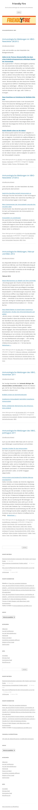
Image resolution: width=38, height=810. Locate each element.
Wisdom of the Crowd (8, 642)
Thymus (14, 164)
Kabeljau (9, 526)
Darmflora (27, 238)
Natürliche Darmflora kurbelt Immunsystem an (16, 193)
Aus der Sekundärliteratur (9, 633)
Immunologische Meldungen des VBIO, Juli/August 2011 (18, 431)
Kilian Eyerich (16, 526)
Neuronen (16, 240)
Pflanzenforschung (18, 358)
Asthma (4, 524)
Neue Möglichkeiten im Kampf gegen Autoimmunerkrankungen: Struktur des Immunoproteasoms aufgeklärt (18, 312)
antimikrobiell (32, 352)
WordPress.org (6, 662)
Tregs (7, 535)
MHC (25, 526)
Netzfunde (10, 162)
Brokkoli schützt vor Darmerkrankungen (14, 394)
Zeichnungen (5, 644)
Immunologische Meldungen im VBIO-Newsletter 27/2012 (18, 176)
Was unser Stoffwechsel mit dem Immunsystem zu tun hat (18, 568)
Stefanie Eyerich (22, 533)
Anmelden (5, 655)
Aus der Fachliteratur (8, 631)
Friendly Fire (19, 3)
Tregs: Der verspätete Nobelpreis (18, 583)
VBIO (26, 164)
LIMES (22, 526)
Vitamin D (24, 535)
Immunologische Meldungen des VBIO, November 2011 (18, 373)
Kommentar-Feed (7, 660)
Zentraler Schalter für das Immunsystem (14, 448)
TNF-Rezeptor (21, 164)
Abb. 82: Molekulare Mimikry (18, 599)
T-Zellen (9, 164)
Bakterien (4, 354)
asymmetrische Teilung (8, 238)
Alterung (18, 352)
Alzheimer (31, 236)
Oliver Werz (28, 529)
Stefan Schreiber (13, 533)
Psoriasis (11, 531)
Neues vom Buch (7, 638)
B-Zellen (17, 238)
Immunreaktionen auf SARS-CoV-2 (22, 605)
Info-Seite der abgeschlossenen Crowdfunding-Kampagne (18, 739)
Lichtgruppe (5, 572)
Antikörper (24, 352)
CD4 (16, 524)
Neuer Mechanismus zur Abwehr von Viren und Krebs (19, 280)
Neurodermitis (20, 529)
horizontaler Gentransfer (21, 354)
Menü (19, 12)
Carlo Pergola (10, 524)
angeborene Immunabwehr (9, 417)
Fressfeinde (11, 354)
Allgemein (5, 629)
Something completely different (11, 640)
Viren (24, 240)
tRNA (30, 358)
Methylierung (18, 356)
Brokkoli (20, 417)
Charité (22, 238)
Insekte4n (11, 356)
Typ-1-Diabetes (14, 535)
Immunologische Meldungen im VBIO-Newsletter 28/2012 (18, 40)
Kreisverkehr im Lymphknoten (11, 218)
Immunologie (9, 240)
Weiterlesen (6, 345)
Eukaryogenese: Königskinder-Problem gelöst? (15, 563)
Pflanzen (10, 358)
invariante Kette (22, 524)
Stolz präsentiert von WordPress (10, 806)
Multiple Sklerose (27, 356)
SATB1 (28, 531)
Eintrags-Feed (6, 658)
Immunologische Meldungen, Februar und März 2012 (18, 252)
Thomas (4, 601)
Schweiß (26, 358)
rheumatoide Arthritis (20, 531)
